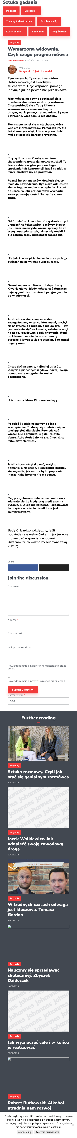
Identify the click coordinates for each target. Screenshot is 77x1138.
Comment (14, 586)
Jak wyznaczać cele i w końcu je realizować (38, 1045)
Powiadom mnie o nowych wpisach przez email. (36, 681)
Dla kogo (30, 10)
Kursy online (13, 31)
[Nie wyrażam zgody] (72, 1125)
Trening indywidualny (19, 21)
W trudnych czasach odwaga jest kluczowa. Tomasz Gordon (38, 909)
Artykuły (14, 42)
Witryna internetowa (20, 647)
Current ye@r (16, 694)
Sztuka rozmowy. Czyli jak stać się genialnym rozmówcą (38, 774)
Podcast (11, 10)
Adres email (16, 633)
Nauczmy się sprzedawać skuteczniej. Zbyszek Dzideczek (33, 975)
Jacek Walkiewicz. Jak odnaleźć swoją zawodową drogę (35, 844)
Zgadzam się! (24, 1132)
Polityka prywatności (47, 1132)
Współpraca (59, 31)
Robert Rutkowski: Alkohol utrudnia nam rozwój (36, 1105)
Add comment (16, 60)
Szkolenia (38, 31)
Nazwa (13, 619)
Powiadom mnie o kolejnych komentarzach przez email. (37, 667)
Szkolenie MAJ (48, 21)
